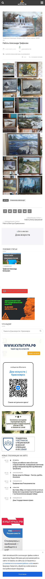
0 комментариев (36, 57)
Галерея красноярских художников (17, 54)
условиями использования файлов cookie (18, 563)
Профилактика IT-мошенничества (24, 483)
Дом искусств (26, 49)
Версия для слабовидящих (16, 291)
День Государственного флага (23, 500)
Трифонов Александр (17, 200)
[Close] (42, 552)
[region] (22, 564)
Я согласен (22, 574)
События (16, 487)
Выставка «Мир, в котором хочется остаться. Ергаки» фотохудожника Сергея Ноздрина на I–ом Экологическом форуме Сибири (28, 492)
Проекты (16, 460)
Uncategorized (18, 472)
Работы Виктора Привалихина (13, 223)
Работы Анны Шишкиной (33, 220)
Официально (17, 481)
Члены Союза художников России (11, 257)
